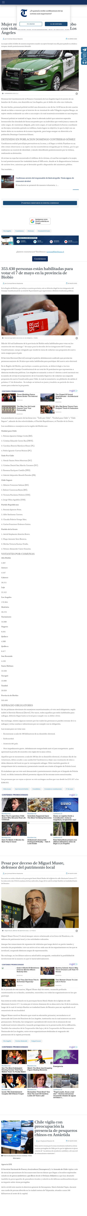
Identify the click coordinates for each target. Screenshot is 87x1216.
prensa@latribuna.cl (55, 252)
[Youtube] (71, 242)
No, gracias (31, 24)
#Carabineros (19, 231)
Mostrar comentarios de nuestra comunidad (41, 203)
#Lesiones (31, 231)
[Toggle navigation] (3, 2)
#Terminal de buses (44, 231)
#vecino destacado (21, 1041)
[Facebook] (24, 242)
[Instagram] (55, 242)
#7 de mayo (69, 789)
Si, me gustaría (56, 24)
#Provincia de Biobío (21, 789)
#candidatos (36, 789)
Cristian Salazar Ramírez (15, 39)
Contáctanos (40, 259)
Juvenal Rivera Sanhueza (15, 283)
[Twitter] (40, 242)
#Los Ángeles (7, 231)
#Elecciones (7, 789)
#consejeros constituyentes (53, 789)
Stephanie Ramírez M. (48, 1141)
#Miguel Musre (36, 1041)
